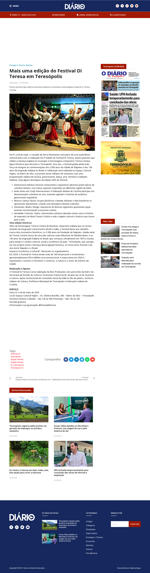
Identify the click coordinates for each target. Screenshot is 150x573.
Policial (89, 549)
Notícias (29, 65)
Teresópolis (19, 365)
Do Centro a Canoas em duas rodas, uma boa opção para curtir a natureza (28, 471)
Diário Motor (91, 533)
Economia (90, 541)
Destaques (90, 529)
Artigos (89, 521)
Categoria (90, 525)
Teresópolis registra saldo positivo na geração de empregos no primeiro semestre (27, 428)
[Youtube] (136, 5)
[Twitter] (131, 5)
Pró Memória (91, 553)
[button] (117, 5)
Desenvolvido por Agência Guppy (129, 568)
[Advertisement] (75, 38)
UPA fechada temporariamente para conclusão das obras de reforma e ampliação (71, 472)
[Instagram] (127, 5)
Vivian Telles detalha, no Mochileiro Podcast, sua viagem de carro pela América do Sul (71, 428)
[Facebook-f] (122, 5)
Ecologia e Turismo (17, 65)
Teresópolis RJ (17, 368)
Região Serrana (17, 359)
